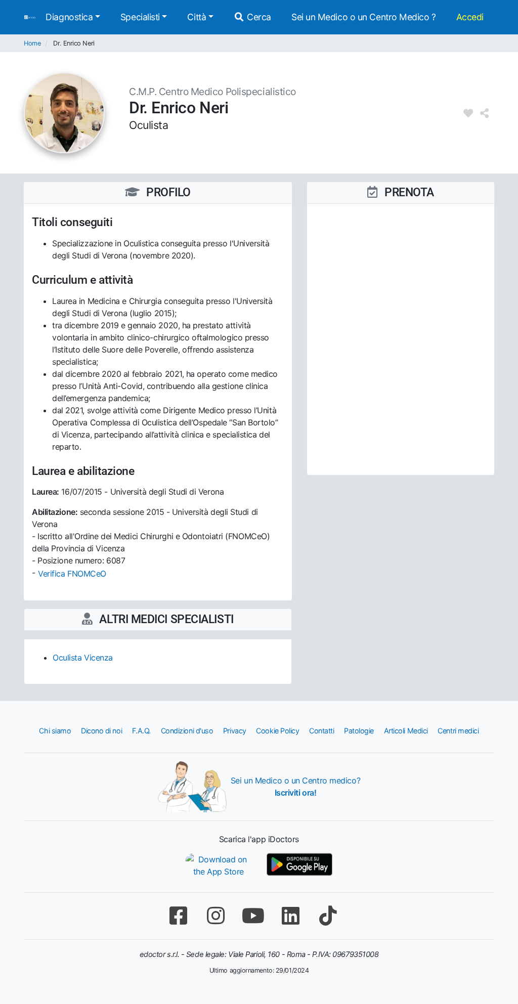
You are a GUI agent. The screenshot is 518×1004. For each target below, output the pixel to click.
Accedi (470, 17)
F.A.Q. (141, 730)
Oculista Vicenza (83, 657)
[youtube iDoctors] (253, 915)
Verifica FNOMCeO (72, 574)
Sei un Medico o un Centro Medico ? (363, 17)
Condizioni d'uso (187, 730)
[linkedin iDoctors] (290, 915)
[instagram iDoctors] (215, 915)
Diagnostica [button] (69, 17)
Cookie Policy (277, 730)
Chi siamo (55, 730)
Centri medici (458, 730)
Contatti (321, 730)
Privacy (234, 730)
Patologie (359, 730)
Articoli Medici (406, 730)
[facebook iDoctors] (178, 915)
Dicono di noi (101, 730)
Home (32, 43)
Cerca (258, 17)
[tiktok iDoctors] (327, 915)
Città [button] (196, 17)
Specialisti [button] (140, 17)
